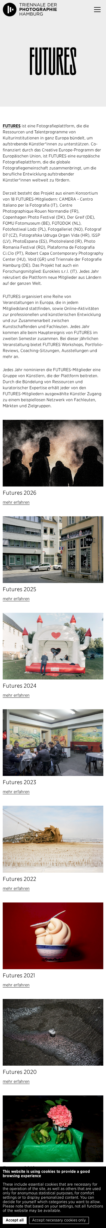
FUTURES (12, 126)
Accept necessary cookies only (59, 1220)
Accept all (15, 1220)
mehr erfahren (16, 502)
